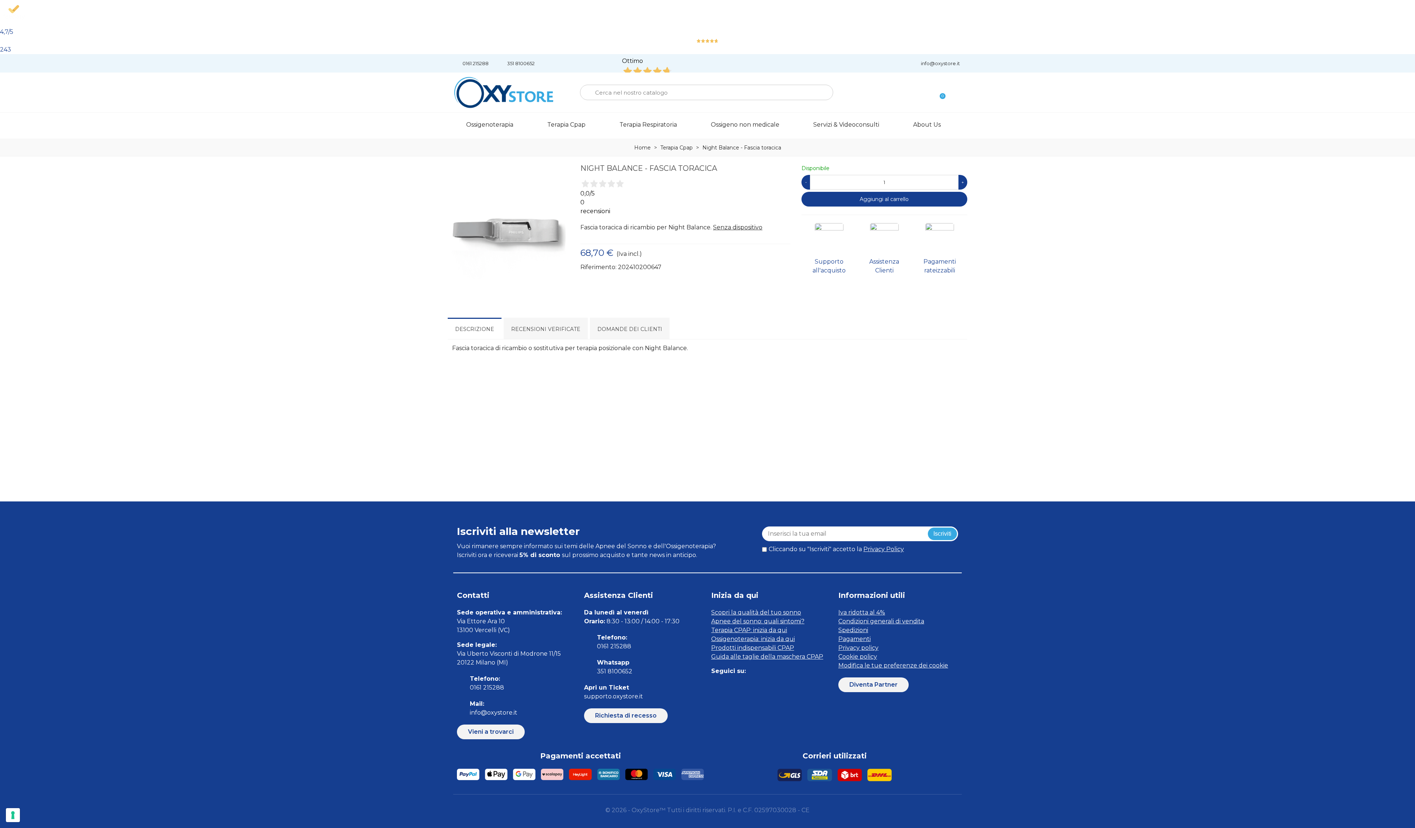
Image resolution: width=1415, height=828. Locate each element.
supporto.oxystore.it (613, 696)
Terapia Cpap (566, 124)
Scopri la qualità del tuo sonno (756, 612)
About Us (927, 124)
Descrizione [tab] (474, 329)
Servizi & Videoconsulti (846, 124)
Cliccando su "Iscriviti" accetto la (836, 549)
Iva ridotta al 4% (861, 612)
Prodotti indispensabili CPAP (752, 647)
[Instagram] (732, 685)
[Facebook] (715, 685)
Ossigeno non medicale (745, 124)
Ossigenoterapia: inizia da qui (753, 638)
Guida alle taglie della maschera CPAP (767, 656)
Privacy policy (858, 647)
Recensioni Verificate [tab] (545, 329)
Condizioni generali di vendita (881, 621)
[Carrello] (939, 92)
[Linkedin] (749, 685)
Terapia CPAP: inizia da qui (749, 630)
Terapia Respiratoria (648, 124)
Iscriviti (942, 534)
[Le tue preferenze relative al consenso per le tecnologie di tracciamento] (13, 815)
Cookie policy (857, 656)
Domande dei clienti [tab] (629, 329)
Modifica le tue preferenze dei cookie (893, 665)
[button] (491, 732)
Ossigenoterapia (489, 124)
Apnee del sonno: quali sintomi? (757, 621)
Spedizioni (853, 630)
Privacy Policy (883, 549)
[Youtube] (765, 685)
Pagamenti (854, 638)
